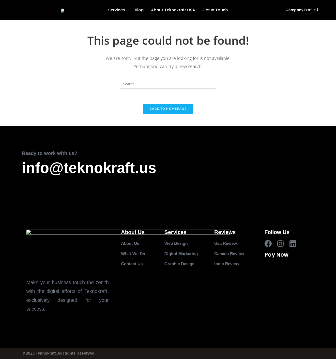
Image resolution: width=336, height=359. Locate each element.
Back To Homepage (168, 108)
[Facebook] (268, 243)
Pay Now (276, 255)
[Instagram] (280, 243)
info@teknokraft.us (89, 168)
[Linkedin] (292, 243)
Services (116, 10)
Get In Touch (215, 10)
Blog (139, 10)
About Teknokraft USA (173, 10)
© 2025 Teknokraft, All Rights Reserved (58, 353)
